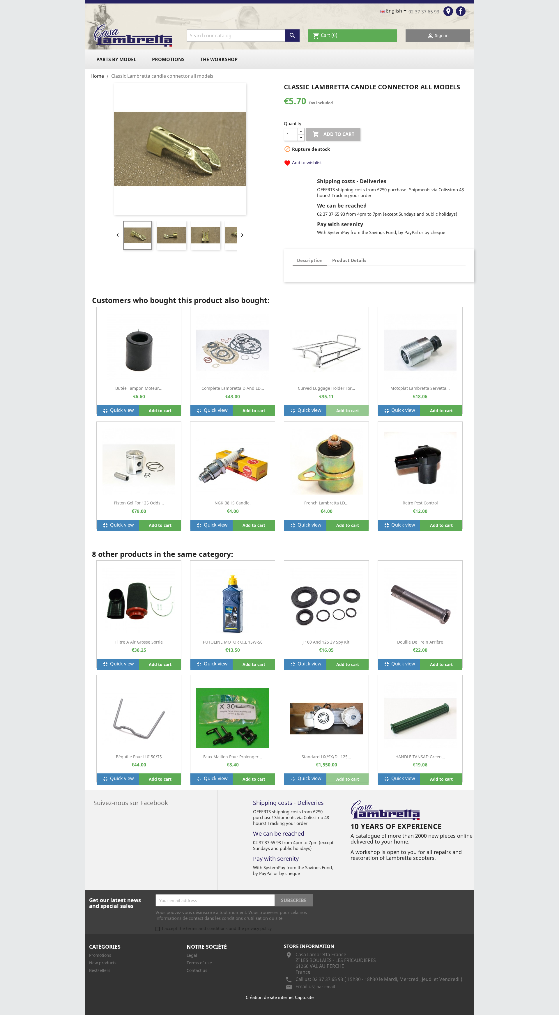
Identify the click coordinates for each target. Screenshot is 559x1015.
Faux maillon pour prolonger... (232, 756)
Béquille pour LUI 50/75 (139, 756)
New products (102, 963)
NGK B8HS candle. (233, 503)
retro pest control (420, 503)
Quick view (118, 410)
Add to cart (333, 134)
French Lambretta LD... (326, 503)
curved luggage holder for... (326, 388)
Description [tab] (310, 260)
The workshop (219, 59)
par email (325, 986)
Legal (192, 955)
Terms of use (199, 963)
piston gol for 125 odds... (139, 503)
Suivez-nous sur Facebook (130, 802)
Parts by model (116, 59)
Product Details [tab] (349, 260)
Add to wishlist (303, 162)
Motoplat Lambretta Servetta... (420, 388)
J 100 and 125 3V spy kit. (327, 642)
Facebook (461, 11)
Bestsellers (99, 970)
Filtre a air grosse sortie (139, 642)
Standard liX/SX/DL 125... (326, 756)
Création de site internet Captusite (280, 997)
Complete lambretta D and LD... (232, 388)
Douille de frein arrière (420, 642)
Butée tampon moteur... (138, 388)
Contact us (197, 970)
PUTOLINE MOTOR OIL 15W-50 (233, 642)
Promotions (168, 59)
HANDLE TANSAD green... (420, 756)
